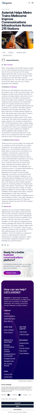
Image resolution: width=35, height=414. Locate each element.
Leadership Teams (9, 318)
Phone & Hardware (7, 350)
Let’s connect (12, 292)
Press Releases (24, 353)
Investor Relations (9, 316)
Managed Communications (9, 346)
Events (21, 345)
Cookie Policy (8, 377)
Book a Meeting (9, 330)
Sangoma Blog (23, 343)
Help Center (23, 332)
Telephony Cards (21, 52)
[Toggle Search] (29, 3)
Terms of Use (8, 374)
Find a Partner (8, 332)
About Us (7, 313)
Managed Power (9, 361)
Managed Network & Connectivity (9, 355)
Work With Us (8, 321)
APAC (4, 52)
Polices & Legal (24, 334)
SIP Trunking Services (8, 364)
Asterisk (10, 52)
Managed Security (9, 358)
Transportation (7, 55)
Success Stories (24, 348)
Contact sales (11, 273)
